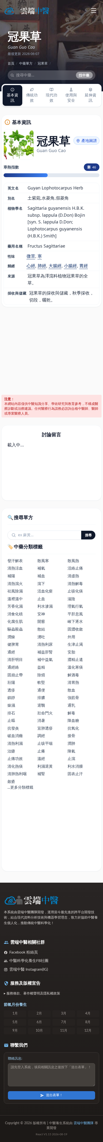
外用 (71, 636)
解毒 (71, 713)
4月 (88, 1013)
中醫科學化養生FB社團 (28, 961)
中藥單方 (26, 63)
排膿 (41, 697)
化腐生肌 (15, 621)
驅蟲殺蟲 (15, 629)
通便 (41, 690)
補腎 (41, 773)
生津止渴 (75, 644)
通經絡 (13, 667)
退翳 (41, 705)
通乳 (71, 705)
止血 (41, 598)
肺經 (42, 266)
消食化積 (15, 614)
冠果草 (43, 63)
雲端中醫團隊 (84, 1123)
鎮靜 (11, 697)
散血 (71, 690)
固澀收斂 (75, 629)
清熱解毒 (75, 583)
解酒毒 (73, 675)
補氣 (41, 568)
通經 (11, 652)
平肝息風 (75, 614)
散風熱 (73, 560)
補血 (41, 575)
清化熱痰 (15, 766)
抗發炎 (13, 728)
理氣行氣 (75, 606)
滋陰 (71, 598)
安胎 (71, 652)
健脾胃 (13, 644)
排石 (11, 713)
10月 (39, 1030)
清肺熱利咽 (17, 773)
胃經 (83, 266)
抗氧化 (73, 728)
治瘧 (11, 751)
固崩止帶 (15, 675)
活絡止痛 (75, 568)
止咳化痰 (75, 591)
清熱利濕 (15, 743)
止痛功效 (15, 758)
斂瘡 (11, 781)
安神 (41, 614)
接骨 (71, 735)
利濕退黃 (45, 766)
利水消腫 (75, 766)
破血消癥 (15, 735)
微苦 (31, 256)
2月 (39, 1013)
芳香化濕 (15, 606)
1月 (15, 1013)
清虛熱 (73, 575)
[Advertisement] (51, 351)
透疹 (11, 690)
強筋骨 (73, 697)
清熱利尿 (45, 644)
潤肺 (71, 743)
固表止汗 (75, 773)
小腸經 (70, 266)
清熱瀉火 (15, 583)
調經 (41, 735)
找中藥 (84, 75)
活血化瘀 (45, 591)
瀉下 (41, 583)
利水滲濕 (45, 606)
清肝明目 (15, 659)
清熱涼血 (15, 568)
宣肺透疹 (45, 728)
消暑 (41, 720)
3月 (63, 1013)
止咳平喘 (45, 743)
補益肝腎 (45, 652)
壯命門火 (45, 713)
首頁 (11, 63)
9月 (15, 1030)
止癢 (41, 751)
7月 (63, 1022)
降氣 (71, 751)
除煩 (41, 675)
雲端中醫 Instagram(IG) (28, 969)
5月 (15, 1022)
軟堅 (41, 682)
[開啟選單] (93, 10)
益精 (41, 667)
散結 (41, 629)
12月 (88, 1030)
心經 (31, 266)
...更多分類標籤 (20, 787)
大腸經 (55, 266)
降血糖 (73, 720)
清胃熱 (73, 682)
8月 (88, 1022)
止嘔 (11, 720)
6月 (39, 1022)
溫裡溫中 (15, 598)
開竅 (41, 621)
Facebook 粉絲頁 (23, 952)
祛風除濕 (15, 591)
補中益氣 (45, 659)
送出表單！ (54, 1095)
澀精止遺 (75, 659)
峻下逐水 (75, 621)
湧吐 (41, 636)
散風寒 (43, 560)
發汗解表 (15, 560)
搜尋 (88, 535)
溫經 (41, 758)
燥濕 (11, 705)
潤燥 (11, 636)
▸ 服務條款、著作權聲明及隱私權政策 (32, 993)
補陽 (11, 575)
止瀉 (71, 758)
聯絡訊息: (15, 1058)
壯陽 (11, 682)
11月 (63, 1030)
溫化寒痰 (75, 667)
